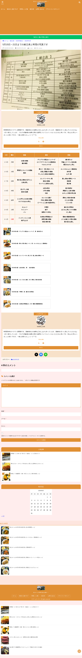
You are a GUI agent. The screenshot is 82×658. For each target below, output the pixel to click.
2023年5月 (28, 41)
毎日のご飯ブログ (12, 9)
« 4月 (2, 516)
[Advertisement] (41, 23)
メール (3, 418)
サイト (3, 426)
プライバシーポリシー (53, 9)
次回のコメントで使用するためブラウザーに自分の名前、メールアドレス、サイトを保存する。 (23, 435)
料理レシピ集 (24, 9)
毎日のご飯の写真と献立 (41, 37)
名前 (3, 411)
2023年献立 (19, 41)
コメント (6, 385)
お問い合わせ (40, 9)
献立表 (32, 9)
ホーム (3, 9)
